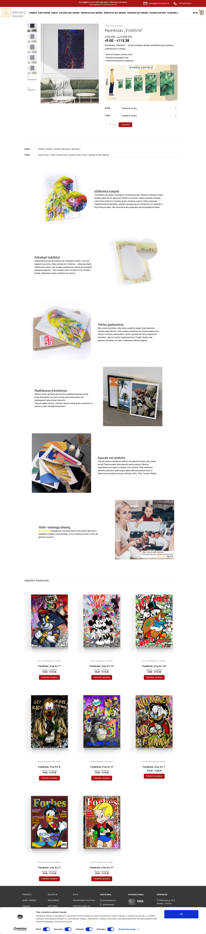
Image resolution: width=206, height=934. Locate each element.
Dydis (107, 108)
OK (181, 914)
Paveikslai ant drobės (114, 26)
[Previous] (45, 63)
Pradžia (27, 894)
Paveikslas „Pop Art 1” (154, 766)
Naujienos (53, 900)
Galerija (52, 894)
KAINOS (54, 13)
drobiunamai (108, 904)
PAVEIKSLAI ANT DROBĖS (92, 13)
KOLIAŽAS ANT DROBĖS (69, 13)
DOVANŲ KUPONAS (158, 13)
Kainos (26, 906)
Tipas (107, 116)
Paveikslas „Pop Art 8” (49, 766)
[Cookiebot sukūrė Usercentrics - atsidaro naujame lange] (20, 929)
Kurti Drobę (29, 900)
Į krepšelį (125, 125)
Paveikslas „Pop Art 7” (49, 666)
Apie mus (52, 906)
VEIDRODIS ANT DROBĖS (137, 13)
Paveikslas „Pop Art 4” (101, 766)
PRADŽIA (33, 13)
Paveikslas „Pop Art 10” (102, 666)
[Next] (95, 63)
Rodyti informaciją (127, 929)
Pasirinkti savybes (49, 677)
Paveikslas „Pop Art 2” (49, 867)
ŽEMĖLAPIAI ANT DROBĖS (115, 13)
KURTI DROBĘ (44, 13)
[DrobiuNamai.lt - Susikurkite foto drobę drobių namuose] (14, 12)
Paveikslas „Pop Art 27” (102, 867)
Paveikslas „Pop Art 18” (154, 666)
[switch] (68, 929)
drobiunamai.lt (109, 900)
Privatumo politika (84, 900)
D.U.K (75, 894)
